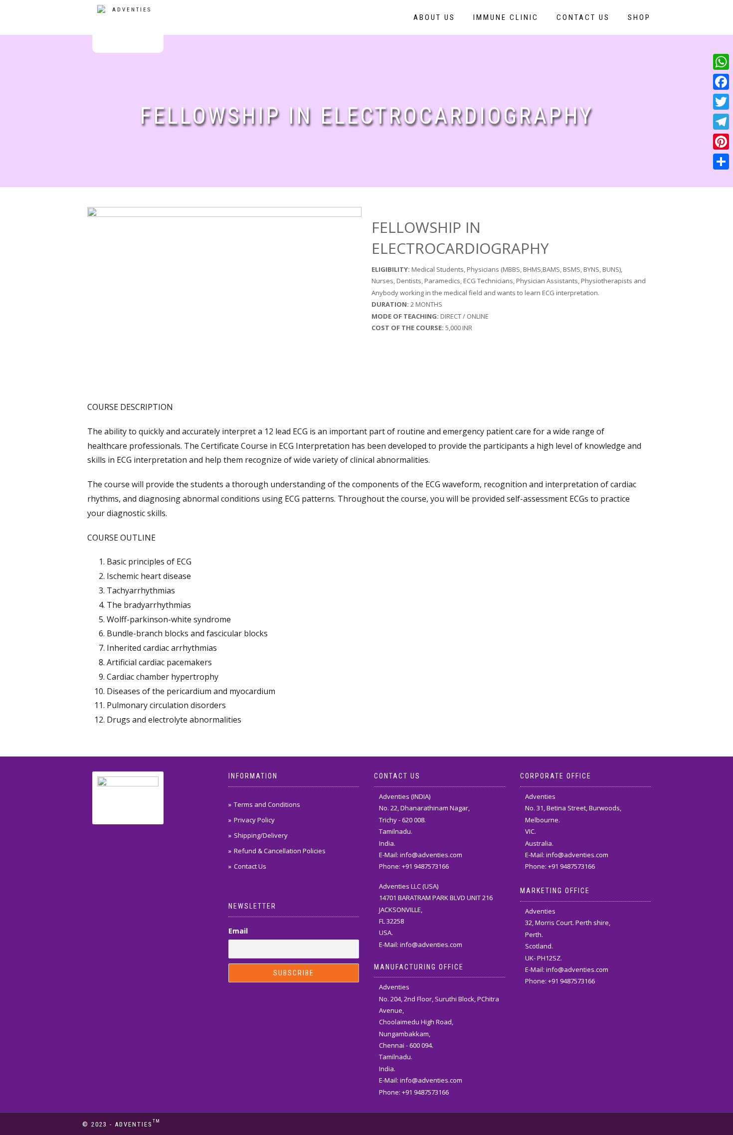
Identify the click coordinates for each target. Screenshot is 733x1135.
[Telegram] (721, 122)
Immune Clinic (506, 17)
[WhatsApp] (721, 62)
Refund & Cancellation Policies (280, 850)
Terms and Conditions (267, 804)
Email (238, 931)
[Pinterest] (721, 142)
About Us (434, 17)
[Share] (721, 162)
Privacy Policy (254, 819)
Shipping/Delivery (261, 835)
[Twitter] (721, 102)
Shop (639, 17)
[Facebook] (721, 82)
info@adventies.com (431, 854)
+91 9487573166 (425, 866)
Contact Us (583, 17)
